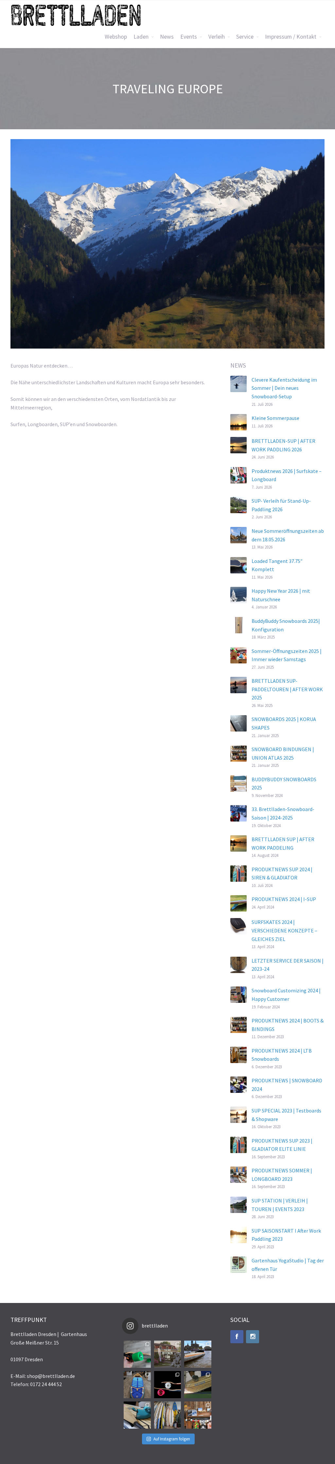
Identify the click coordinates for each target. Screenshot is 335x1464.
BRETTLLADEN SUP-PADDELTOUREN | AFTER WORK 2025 (287, 689)
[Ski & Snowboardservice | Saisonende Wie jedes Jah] (197, 1384)
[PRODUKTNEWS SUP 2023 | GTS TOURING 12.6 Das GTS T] (137, 1384)
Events (188, 36)
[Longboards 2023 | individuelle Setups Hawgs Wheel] (197, 1415)
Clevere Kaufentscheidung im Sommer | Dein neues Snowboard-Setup (284, 388)
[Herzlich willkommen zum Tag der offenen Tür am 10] (167, 1354)
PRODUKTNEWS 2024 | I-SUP (284, 899)
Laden (141, 36)
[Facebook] (236, 1336)
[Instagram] (252, 1336)
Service (245, 36)
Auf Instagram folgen (171, 1439)
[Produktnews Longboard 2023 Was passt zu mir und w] (167, 1384)
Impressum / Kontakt (290, 36)
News (167, 36)
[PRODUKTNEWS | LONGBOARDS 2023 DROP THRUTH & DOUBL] (137, 1354)
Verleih (216, 36)
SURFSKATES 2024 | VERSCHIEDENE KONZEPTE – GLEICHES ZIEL (284, 930)
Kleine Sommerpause (275, 418)
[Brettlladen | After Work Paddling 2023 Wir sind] (197, 1354)
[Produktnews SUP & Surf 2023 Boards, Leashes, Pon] (167, 1415)
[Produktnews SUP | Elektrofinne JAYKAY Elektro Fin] (137, 1415)
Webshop (116, 36)
